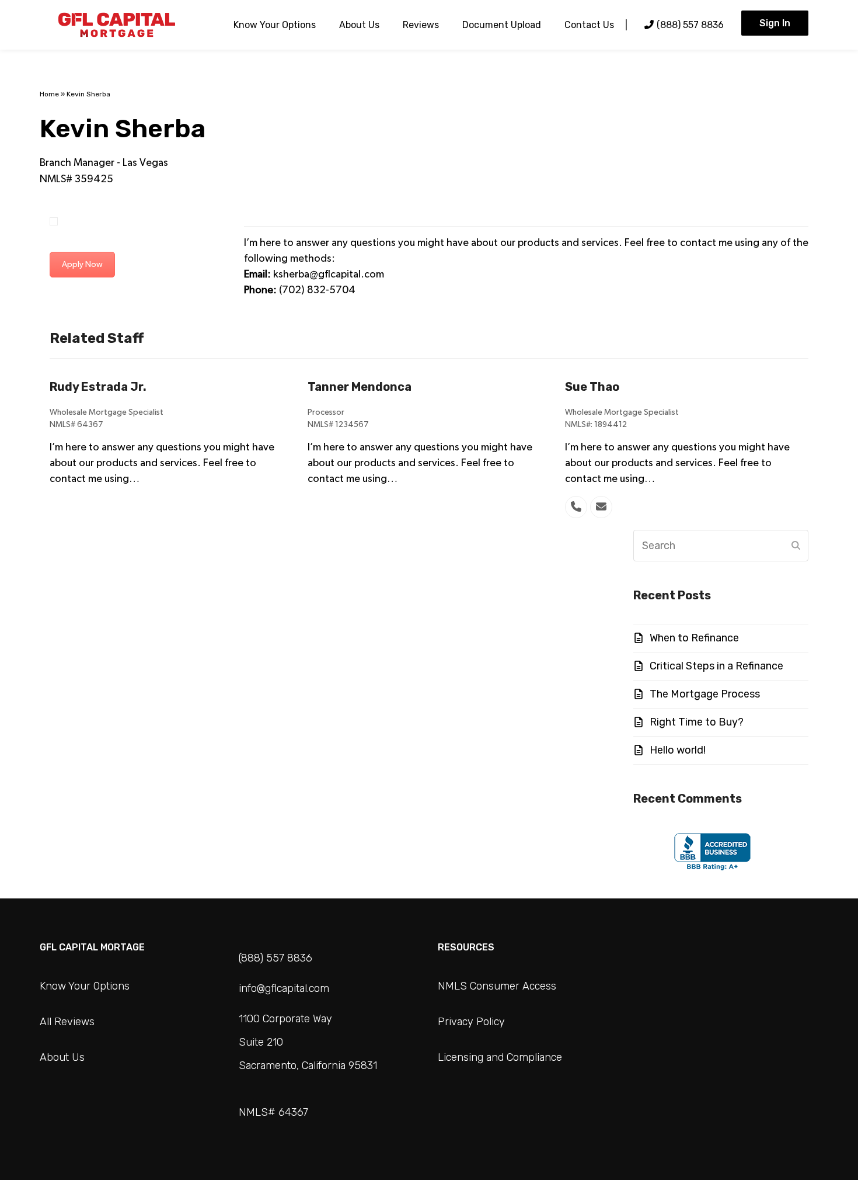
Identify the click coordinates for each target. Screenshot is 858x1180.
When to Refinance (694, 637)
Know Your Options (85, 986)
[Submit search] (795, 545)
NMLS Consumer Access (497, 986)
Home (49, 94)
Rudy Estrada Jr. (98, 387)
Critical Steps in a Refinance (716, 666)
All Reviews (67, 1021)
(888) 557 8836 (275, 958)
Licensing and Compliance (500, 1057)
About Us (62, 1057)
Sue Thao (592, 387)
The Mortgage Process (705, 694)
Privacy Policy (471, 1021)
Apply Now (82, 265)
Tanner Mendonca (359, 387)
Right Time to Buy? (697, 722)
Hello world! (678, 750)
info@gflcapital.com (284, 988)
